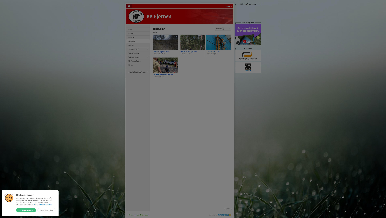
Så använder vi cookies (43, 205)
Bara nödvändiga (46, 210)
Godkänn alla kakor (26, 210)
